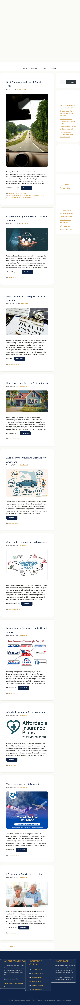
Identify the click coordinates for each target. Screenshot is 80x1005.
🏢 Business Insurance (36, 985)
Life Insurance (12, 933)
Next (13, 946)
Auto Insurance (21, 193)
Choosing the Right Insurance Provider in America (67, 113)
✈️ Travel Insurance (36, 989)
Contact (54, 68)
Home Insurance (13, 439)
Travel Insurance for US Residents (23, 784)
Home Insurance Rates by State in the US (27, 383)
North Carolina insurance (24, 197)
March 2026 (64, 185)
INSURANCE (12, 193)
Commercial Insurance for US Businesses (26, 542)
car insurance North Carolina (17, 195)
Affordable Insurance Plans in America (25, 712)
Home (25, 68)
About (45, 68)
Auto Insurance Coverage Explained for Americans (67, 134)
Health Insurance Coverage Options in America (67, 121)
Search (62, 78)
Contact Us (18, 984)
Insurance (34, 68)
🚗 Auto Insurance (35, 970)
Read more (26, 188)
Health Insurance (13, 364)
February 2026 (65, 188)
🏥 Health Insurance (36, 973)
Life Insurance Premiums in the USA (24, 874)
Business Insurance (14, 609)
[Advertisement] (35, 4)
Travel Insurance (13, 855)
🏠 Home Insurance (35, 977)
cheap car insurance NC (35, 195)
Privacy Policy (8, 984)
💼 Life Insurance (35, 981)
